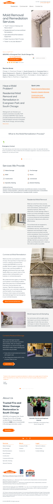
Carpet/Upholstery (12, 190)
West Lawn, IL (44, 73)
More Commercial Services (12, 301)
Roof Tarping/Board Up (17, 192)
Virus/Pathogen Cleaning (31, 189)
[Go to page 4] (26, 159)
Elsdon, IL (5, 75)
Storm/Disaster (7, 453)
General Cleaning (7, 463)
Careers (21, 448)
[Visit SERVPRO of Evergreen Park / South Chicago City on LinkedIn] (23, 438)
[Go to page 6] (29, 159)
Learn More (8, 364)
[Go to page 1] (21, 159)
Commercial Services (8, 458)
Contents (35, 192)
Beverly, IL (19, 73)
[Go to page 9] (33, 388)
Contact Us (38, 6)
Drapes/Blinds (43, 190)
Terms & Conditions (40, 446)
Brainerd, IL (12, 75)
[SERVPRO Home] (9, 2)
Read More (8, 430)
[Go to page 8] (31, 388)
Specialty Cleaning (7, 460)
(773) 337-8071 (45, 3)
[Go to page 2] (23, 159)
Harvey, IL (36, 73)
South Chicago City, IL (30, 71)
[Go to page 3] (25, 159)
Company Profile (23, 446)
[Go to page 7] (31, 159)
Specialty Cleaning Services (40, 92)
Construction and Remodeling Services (38, 96)
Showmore (6, 123)
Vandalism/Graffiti (27, 192)
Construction (6, 455)
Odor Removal (6, 192)
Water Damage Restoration (40, 89)
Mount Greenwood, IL (9, 73)
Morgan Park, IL (27, 73)
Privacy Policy (39, 448)
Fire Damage (6, 448)
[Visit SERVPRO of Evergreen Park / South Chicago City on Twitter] (26, 438)
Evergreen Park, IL (42, 71)
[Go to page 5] (28, 159)
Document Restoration (34, 190)
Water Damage (7, 446)
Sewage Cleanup (7, 189)
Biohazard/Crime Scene (18, 189)
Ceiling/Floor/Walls (23, 190)
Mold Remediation (7, 451)
